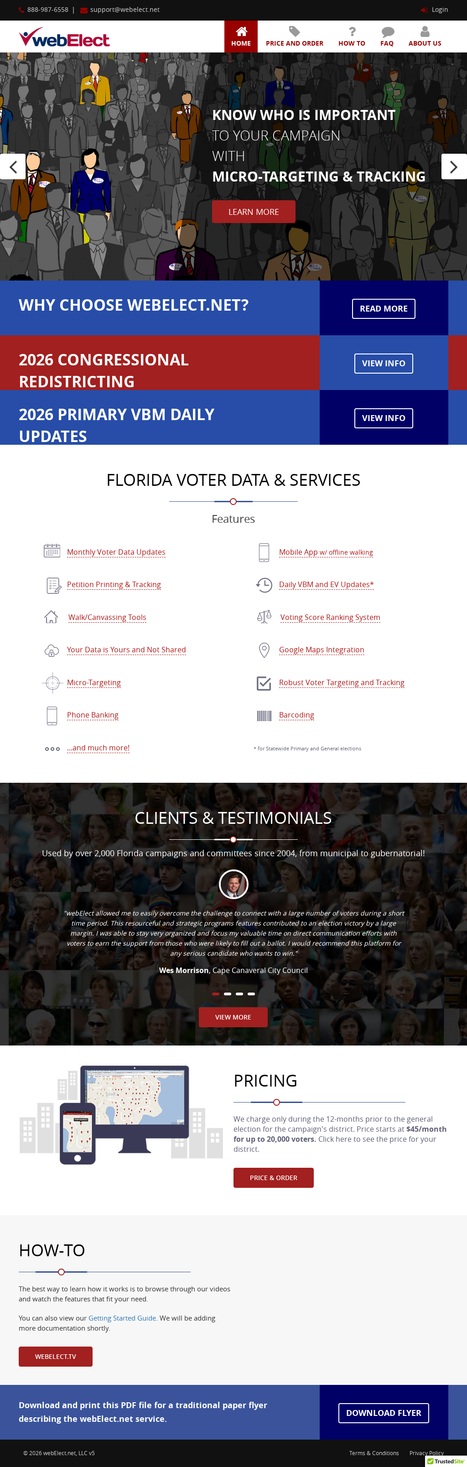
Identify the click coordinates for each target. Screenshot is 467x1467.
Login (439, 9)
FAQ (387, 43)
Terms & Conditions (374, 1453)
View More (233, 1017)
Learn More (253, 211)
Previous (13, 166)
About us (425, 43)
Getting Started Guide (122, 1317)
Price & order (273, 1177)
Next (454, 166)
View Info (383, 363)
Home (241, 43)
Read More (384, 308)
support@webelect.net (125, 9)
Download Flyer (383, 1413)
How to (351, 43)
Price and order (294, 43)
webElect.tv (55, 1356)
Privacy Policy (427, 1453)
